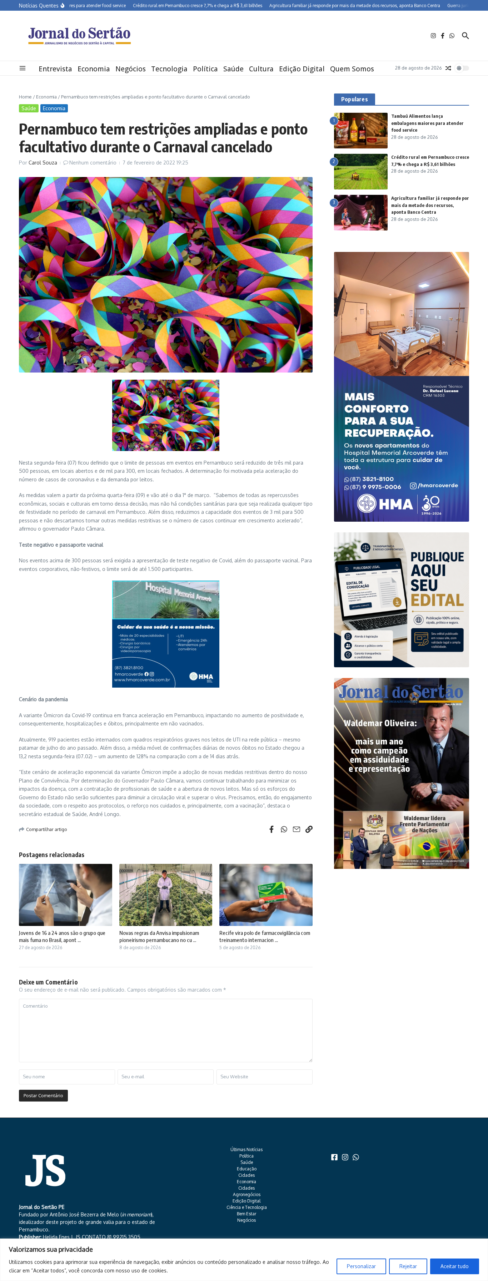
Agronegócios (246, 1194)
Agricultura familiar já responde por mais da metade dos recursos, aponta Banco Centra (430, 205)
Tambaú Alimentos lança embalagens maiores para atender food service (427, 123)
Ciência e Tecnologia (246, 1207)
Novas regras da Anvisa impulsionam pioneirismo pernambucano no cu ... (159, 936)
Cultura (261, 69)
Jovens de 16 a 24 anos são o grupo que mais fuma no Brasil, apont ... (62, 936)
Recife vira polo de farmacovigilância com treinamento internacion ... (264, 936)
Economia (94, 69)
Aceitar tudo (454, 1266)
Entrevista (55, 69)
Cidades (246, 1175)
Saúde (233, 69)
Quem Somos (352, 69)
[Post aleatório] (448, 68)
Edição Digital (302, 69)
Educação (247, 1168)
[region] (244, 1260)
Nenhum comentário (92, 163)
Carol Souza (43, 163)
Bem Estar (246, 1213)
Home (25, 97)
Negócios (130, 69)
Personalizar (361, 1266)
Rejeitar (408, 1266)
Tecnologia (169, 69)
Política (205, 69)
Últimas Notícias (246, 1149)
